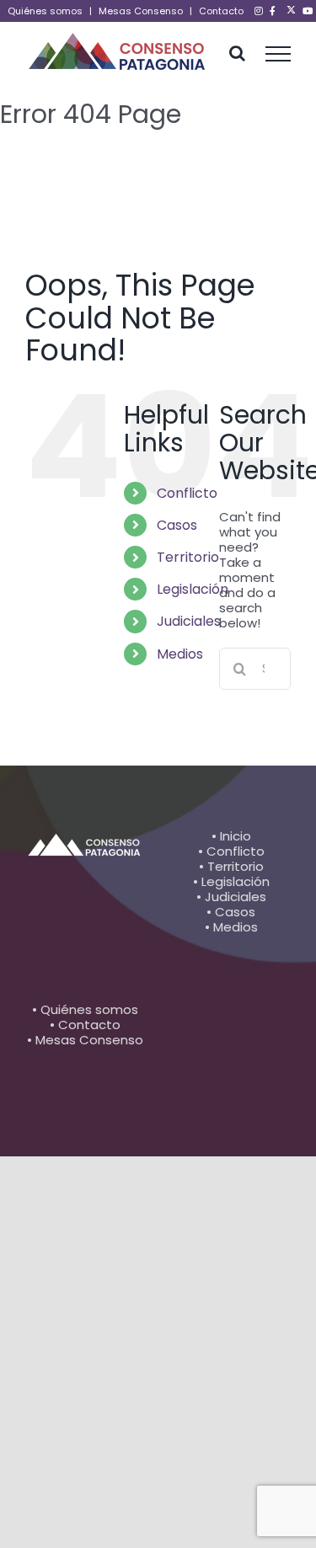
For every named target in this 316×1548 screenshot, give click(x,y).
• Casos (230, 912)
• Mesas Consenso (85, 1040)
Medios (180, 654)
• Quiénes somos (85, 1009)
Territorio (188, 557)
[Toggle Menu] (278, 53)
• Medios (231, 927)
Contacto (221, 11)
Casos (177, 525)
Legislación (192, 589)
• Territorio (231, 866)
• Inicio (231, 836)
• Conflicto (231, 851)
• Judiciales (231, 896)
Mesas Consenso (141, 11)
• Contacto (85, 1024)
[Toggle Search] (237, 53)
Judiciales (189, 621)
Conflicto (187, 493)
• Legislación (231, 881)
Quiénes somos (45, 11)
